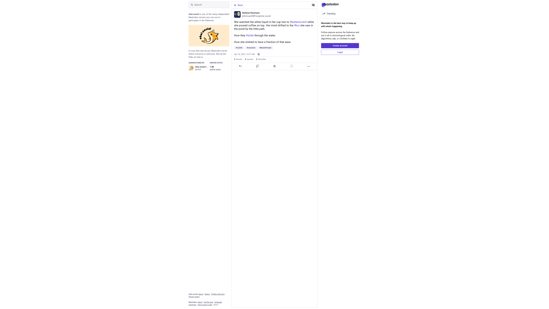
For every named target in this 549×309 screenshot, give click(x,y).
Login (340, 52)
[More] (308, 66)
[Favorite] (274, 66)
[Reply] (240, 66)
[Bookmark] (291, 66)
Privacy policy (194, 297)
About (200, 294)
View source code (205, 305)
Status (207, 294)
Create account (340, 45)
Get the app (208, 302)
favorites (261, 59)
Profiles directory (218, 294)
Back (240, 5)
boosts (238, 59)
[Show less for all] (313, 5)
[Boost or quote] (257, 66)
